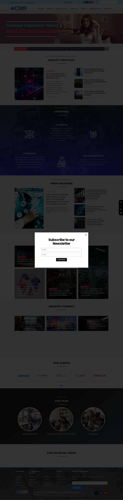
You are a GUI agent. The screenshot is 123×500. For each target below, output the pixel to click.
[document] (61, 250)
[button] (86, 234)
